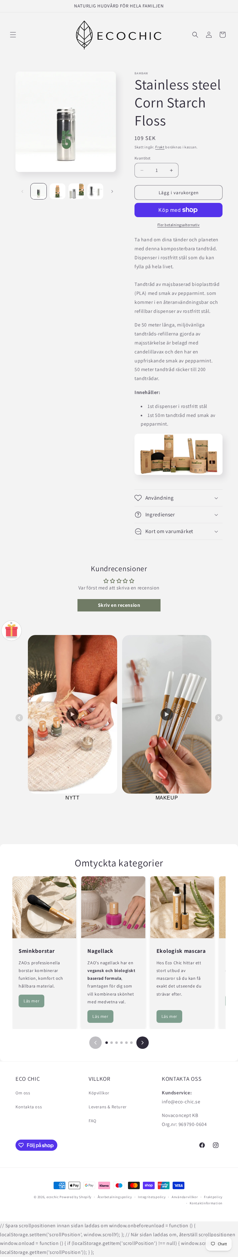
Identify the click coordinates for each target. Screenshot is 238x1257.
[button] (13, 35)
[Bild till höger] (112, 191)
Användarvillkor (185, 1197)
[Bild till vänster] (22, 191)
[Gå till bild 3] (116, 1042)
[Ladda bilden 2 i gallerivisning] (57, 191)
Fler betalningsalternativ (178, 224)
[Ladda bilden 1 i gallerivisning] (38, 191)
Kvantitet (142, 158)
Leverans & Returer (108, 1107)
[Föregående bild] (95, 1042)
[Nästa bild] (142, 1042)
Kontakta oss (28, 1107)
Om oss (22, 1093)
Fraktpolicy (213, 1197)
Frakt (160, 147)
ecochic (52, 1197)
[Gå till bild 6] (131, 1042)
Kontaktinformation (206, 1203)
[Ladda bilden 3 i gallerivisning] (76, 191)
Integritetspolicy (151, 1197)
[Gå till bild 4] (121, 1042)
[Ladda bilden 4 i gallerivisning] (95, 191)
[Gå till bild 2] (111, 1042)
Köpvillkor (99, 1093)
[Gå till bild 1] (106, 1042)
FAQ (92, 1120)
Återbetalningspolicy (115, 1197)
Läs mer (31, 1001)
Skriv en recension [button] (119, 605)
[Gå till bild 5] (126, 1042)
